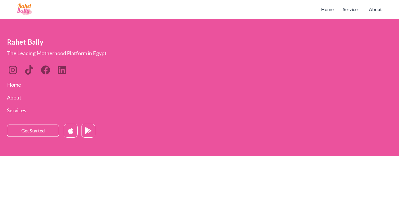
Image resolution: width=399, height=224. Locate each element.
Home (327, 9)
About (375, 9)
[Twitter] (45, 70)
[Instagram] (13, 70)
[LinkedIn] (29, 70)
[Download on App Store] (71, 131)
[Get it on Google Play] (88, 131)
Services (351, 9)
